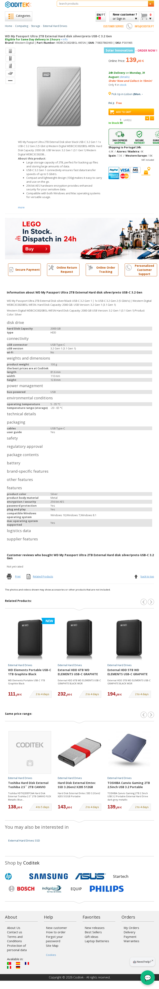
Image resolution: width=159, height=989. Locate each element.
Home (8, 26)
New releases (95, 928)
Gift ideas (91, 937)
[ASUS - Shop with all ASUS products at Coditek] (90, 876)
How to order (56, 932)
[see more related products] (151, 602)
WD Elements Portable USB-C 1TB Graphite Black (29, 672)
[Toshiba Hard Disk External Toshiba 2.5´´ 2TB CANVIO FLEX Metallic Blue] (30, 752)
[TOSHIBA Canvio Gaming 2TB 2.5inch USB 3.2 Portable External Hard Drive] (129, 752)
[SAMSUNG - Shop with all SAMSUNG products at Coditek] (48, 876)
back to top (147, 576)
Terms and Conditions (15, 939)
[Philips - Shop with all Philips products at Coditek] (107, 889)
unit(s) (127, 120)
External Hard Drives (55, 26)
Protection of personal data (17, 947)
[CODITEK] (28, 4)
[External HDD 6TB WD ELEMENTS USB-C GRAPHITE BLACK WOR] (79, 639)
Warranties (131, 941)
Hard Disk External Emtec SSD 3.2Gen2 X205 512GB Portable (77, 785)
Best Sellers (93, 932)
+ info (64, 39)
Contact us (14, 932)
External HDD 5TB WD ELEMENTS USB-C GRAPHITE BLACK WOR (127, 672)
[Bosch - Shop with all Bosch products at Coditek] (21, 889)
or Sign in (125, 16)
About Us (13, 928)
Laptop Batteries (97, 941)
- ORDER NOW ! (131, 50)
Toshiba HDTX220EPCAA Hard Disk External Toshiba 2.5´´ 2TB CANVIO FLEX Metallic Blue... (29, 796)
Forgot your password (54, 939)
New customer (56, 928)
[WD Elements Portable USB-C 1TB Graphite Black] (30, 639)
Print (17, 576)
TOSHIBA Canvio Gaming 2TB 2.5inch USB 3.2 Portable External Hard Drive (128, 785)
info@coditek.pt (144, 26)
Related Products (43, 576)
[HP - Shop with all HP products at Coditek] (15, 876)
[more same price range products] (151, 715)
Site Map (52, 945)
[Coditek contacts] (129, 26)
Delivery (129, 932)
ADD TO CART (123, 111)
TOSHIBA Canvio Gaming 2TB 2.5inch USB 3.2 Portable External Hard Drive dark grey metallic (127, 796)
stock (123, 85)
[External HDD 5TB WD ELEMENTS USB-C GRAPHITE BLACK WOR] (129, 639)
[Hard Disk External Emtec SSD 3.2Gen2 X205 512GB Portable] (79, 752)
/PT (101, 15)
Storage (35, 26)
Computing (21, 26)
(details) (124, 77)
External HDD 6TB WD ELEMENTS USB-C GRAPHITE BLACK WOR (78, 672)
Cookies (51, 955)
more (21, 207)
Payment (130, 937)
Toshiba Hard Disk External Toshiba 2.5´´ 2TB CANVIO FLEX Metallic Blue (28, 785)
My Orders (131, 928)
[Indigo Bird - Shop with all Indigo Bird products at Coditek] (52, 889)
